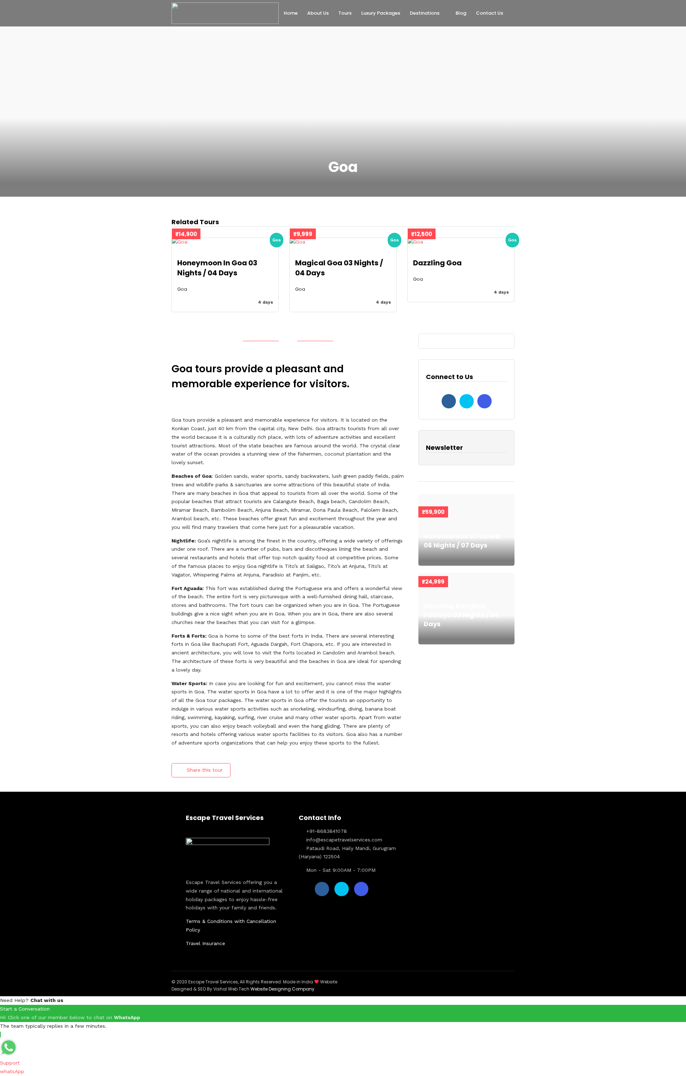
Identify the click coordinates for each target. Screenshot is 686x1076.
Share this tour (205, 770)
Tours (345, 13)
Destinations (424, 13)
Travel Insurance (205, 943)
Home (291, 13)
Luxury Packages (380, 13)
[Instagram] (484, 401)
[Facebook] (449, 401)
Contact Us (489, 13)
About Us (318, 13)
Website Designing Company (282, 989)
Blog (461, 13)
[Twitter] (466, 401)
